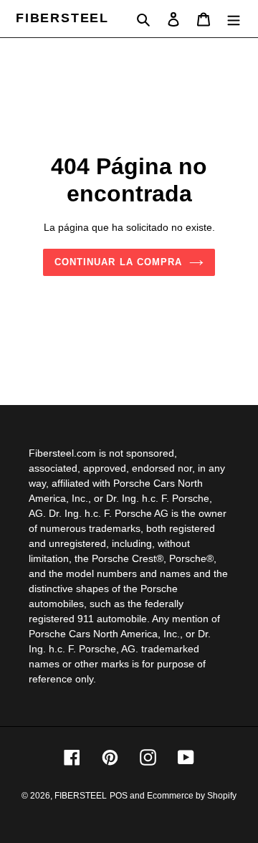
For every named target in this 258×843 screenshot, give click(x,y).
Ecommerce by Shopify (191, 796)
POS (119, 796)
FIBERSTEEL (62, 18)
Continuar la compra (118, 262)
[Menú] (234, 19)
